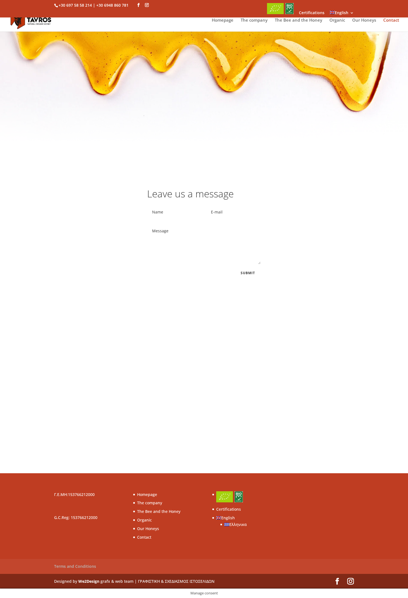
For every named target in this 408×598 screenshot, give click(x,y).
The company (254, 20)
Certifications (311, 13)
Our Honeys (364, 20)
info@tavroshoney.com (238, 384)
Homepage (222, 20)
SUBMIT (248, 273)
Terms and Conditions (75, 566)
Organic (337, 20)
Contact (391, 20)
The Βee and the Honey (298, 20)
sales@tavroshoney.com (239, 409)
